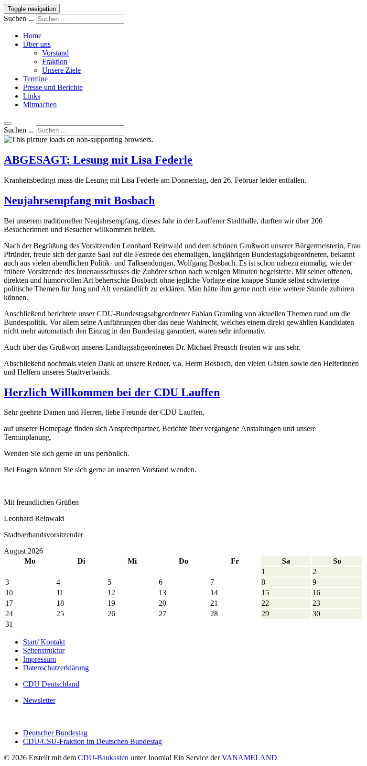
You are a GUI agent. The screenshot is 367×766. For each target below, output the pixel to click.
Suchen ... (19, 18)
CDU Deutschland (51, 684)
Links (31, 96)
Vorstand (55, 53)
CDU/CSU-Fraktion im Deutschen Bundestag (92, 741)
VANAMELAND (249, 758)
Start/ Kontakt (44, 642)
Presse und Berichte (53, 87)
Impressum (39, 659)
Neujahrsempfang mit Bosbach (79, 200)
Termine (35, 79)
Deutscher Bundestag (55, 733)
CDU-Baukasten (103, 758)
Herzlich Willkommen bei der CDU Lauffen (112, 392)
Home (32, 36)
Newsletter (39, 700)
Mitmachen (40, 104)
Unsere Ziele (61, 70)
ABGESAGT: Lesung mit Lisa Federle (98, 160)
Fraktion (54, 61)
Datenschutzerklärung (56, 668)
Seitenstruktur (44, 650)
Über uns (37, 44)
